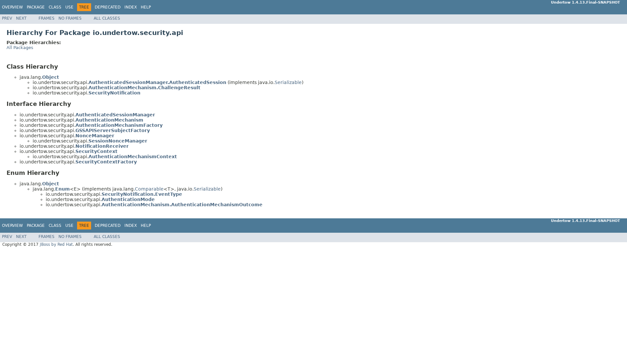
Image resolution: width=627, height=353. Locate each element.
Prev (7, 18)
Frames (47, 18)
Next (21, 18)
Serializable (288, 82)
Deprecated (108, 7)
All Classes (107, 18)
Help (146, 7)
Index (130, 7)
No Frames (70, 18)
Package (36, 7)
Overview (12, 7)
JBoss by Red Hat (56, 244)
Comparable (149, 189)
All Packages (20, 47)
